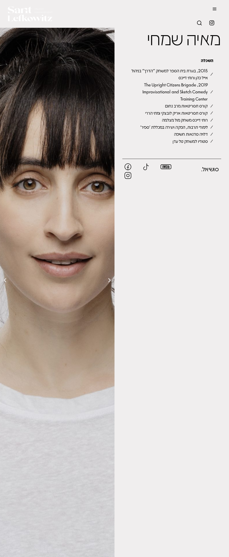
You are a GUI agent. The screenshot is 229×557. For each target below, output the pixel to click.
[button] (5, 280)
